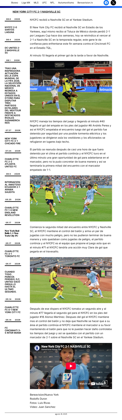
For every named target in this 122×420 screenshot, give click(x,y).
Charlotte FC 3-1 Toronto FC (12, 254)
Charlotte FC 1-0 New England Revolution (12, 212)
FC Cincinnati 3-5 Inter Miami (13, 330)
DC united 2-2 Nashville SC (12, 50)
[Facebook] (106, 2)
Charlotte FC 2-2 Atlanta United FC (12, 163)
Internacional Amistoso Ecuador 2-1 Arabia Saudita (13, 187)
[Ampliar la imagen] (108, 64)
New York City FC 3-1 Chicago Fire (13, 141)
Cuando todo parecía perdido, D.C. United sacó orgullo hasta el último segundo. (12, 282)
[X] (113, 2)
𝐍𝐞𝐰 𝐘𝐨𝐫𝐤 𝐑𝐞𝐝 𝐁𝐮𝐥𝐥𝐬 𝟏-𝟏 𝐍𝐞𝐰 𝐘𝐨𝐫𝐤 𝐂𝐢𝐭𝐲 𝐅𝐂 (12, 233)
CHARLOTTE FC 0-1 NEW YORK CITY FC (13, 310)
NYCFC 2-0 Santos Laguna (11, 30)
